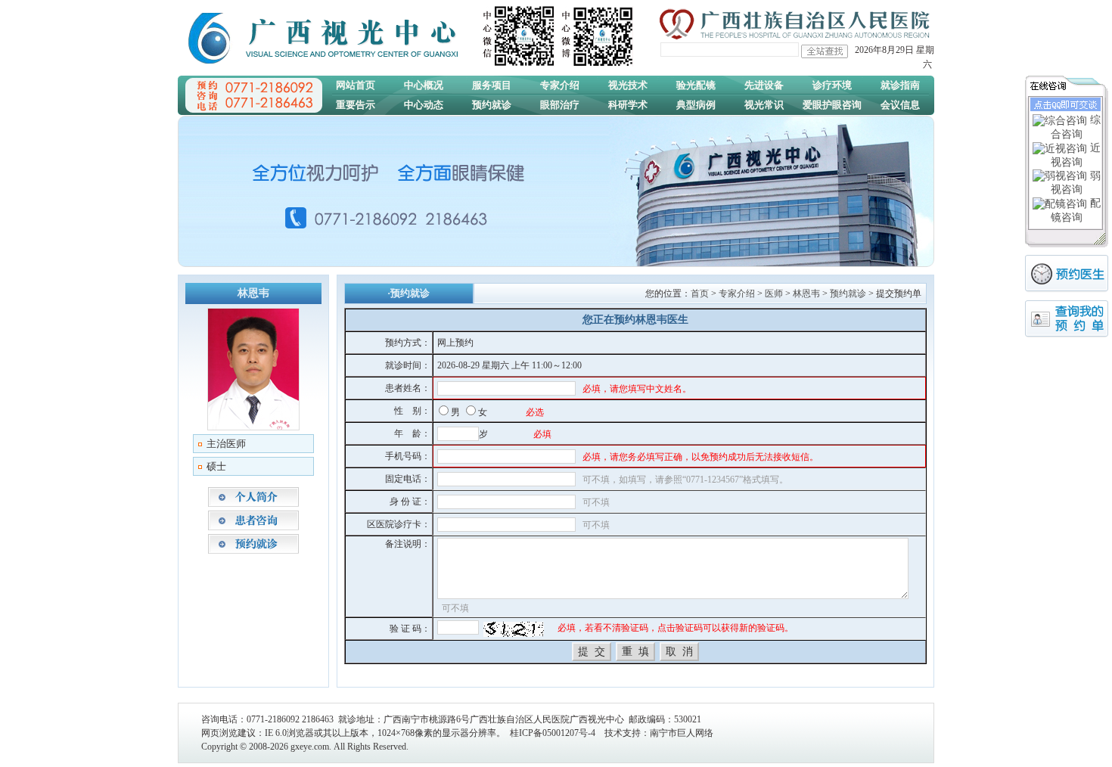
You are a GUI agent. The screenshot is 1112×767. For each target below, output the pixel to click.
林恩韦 (806, 293)
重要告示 (355, 104)
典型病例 (696, 104)
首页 (700, 293)
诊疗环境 (832, 85)
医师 (774, 293)
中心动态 (423, 104)
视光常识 (764, 104)
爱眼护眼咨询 (832, 104)
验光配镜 (696, 85)
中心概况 (423, 85)
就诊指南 (900, 85)
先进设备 (764, 85)
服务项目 (491, 85)
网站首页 (355, 85)
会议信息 (900, 104)
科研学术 (628, 104)
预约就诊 (491, 104)
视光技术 (628, 85)
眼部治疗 (559, 104)
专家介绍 (559, 85)
